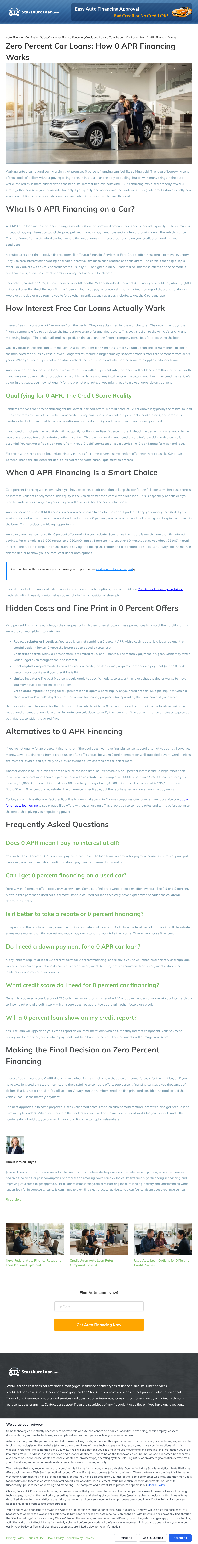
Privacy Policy (15, 1538)
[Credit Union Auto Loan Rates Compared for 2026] (99, 1239)
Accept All (180, 1537)
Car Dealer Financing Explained (160, 589)
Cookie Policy (156, 1485)
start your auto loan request (114, 569)
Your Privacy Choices (80, 1538)
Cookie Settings (153, 1537)
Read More (14, 1199)
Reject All (126, 1537)
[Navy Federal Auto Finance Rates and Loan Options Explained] (35, 1239)
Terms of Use (35, 1538)
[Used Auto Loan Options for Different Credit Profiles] (163, 1239)
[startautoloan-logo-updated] (35, 1368)
